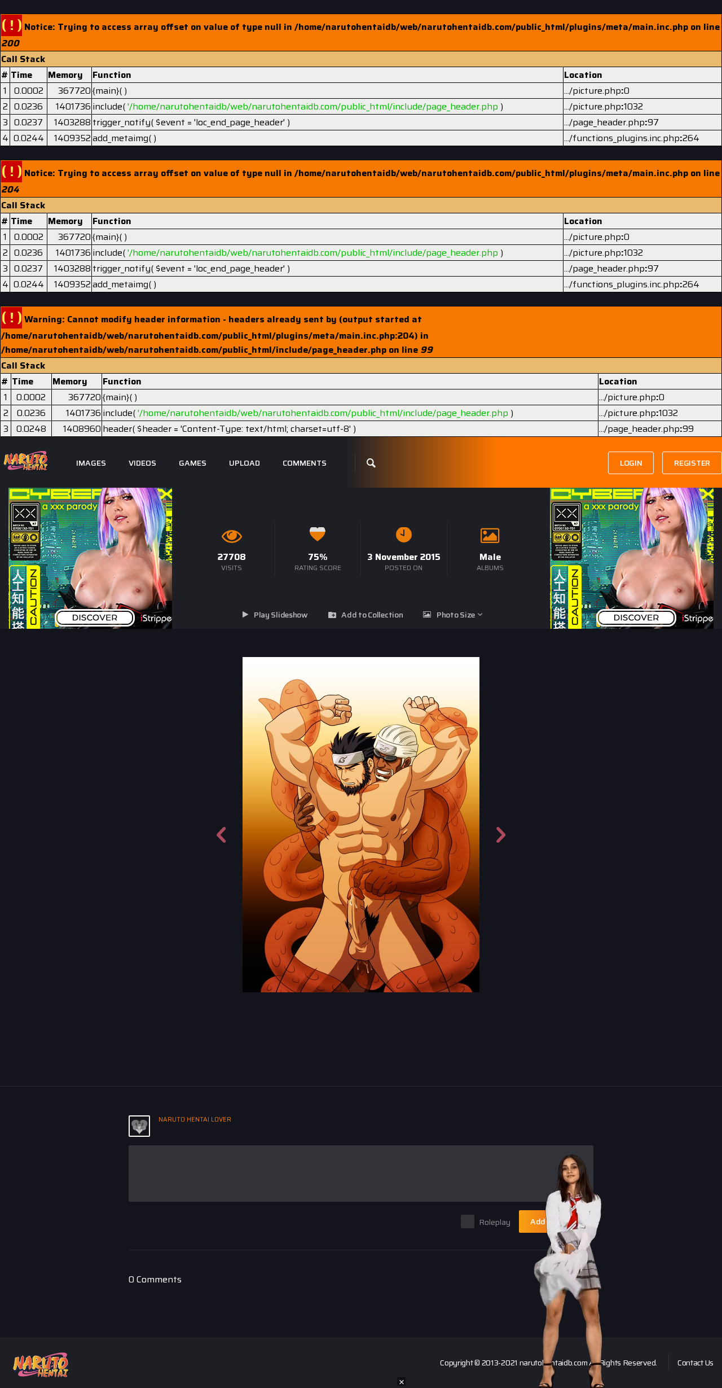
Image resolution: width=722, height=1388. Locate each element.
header (117, 429)
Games (192, 463)
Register (692, 463)
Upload (244, 463)
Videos (142, 463)
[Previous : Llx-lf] (221, 825)
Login (631, 463)
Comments (305, 463)
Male (490, 557)
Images (91, 463)
